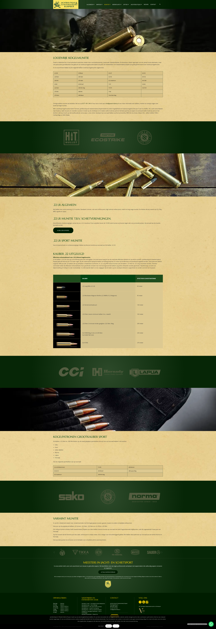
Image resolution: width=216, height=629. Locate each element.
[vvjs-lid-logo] (142, 610)
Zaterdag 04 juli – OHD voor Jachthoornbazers (92, 609)
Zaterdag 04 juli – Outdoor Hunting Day (90, 608)
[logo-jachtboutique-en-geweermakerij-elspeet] (65, 4)
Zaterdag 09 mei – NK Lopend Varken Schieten (92, 606)
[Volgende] (162, 552)
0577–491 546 (86, 103)
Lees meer (101, 626)
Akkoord (109, 626)
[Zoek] (160, 4)
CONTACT (114, 598)
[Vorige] (54, 552)
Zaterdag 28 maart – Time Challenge (89, 605)
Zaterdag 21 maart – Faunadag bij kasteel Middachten (93, 603)
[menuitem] (90, 4)
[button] (211, 624)
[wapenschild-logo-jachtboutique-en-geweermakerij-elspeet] (108, 584)
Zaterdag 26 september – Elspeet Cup (90, 614)
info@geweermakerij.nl (112, 103)
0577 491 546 (115, 608)
